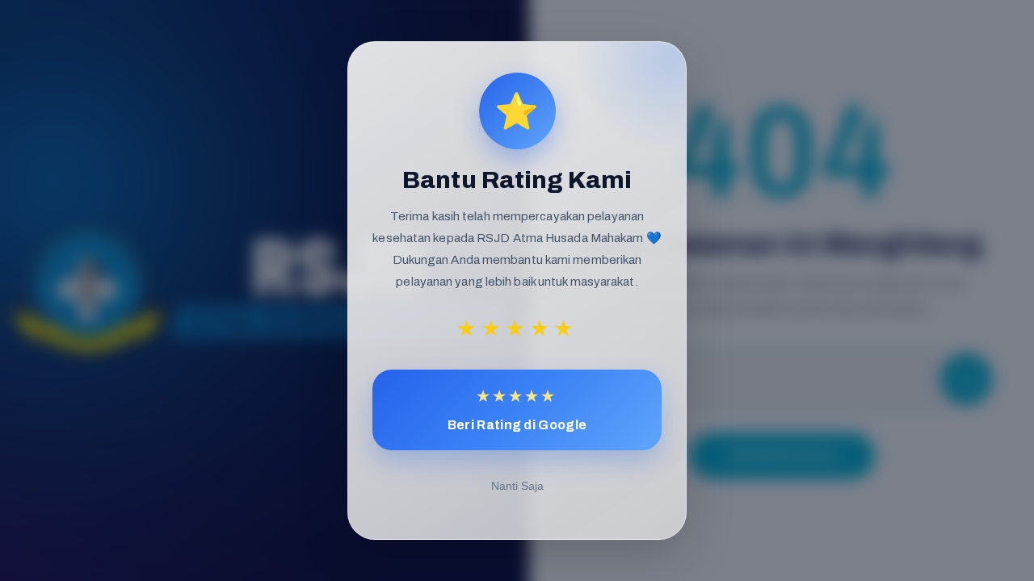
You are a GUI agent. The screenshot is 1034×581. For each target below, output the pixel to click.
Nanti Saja (517, 485)
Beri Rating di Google (517, 409)
